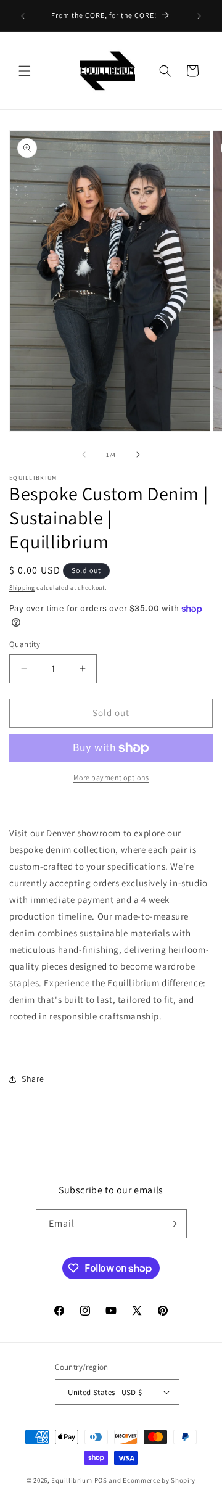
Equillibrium (71, 1480)
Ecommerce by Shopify (159, 1480)
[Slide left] (83, 454)
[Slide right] (138, 454)
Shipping (22, 587)
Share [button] (33, 1078)
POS (100, 1480)
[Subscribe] (172, 1223)
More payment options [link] (111, 777)
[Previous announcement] (22, 16)
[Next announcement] (199, 16)
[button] (24, 70)
